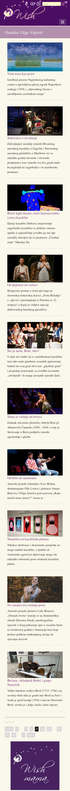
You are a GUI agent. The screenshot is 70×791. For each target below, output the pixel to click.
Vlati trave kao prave (23, 73)
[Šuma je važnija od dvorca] (35, 401)
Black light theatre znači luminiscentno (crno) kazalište (31, 215)
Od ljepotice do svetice (25, 284)
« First (9, 729)
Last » (31, 735)
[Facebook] (26, 4)
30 (7, 735)
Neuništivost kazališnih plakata (32, 538)
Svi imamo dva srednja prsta (29, 604)
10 (43, 729)
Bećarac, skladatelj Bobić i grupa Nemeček (33, 682)
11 (49, 729)
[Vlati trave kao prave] (35, 56)
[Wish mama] (35, 765)
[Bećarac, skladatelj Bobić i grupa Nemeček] (35, 665)
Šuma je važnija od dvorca (28, 416)
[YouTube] (32, 4)
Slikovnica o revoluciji (25, 137)
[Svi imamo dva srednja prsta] (35, 589)
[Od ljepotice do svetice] (35, 268)
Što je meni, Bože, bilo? (26, 350)
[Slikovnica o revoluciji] (35, 121)
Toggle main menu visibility (65, 21)
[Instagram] (38, 4)
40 (14, 735)
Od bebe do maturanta (24, 477)
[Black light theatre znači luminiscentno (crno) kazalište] (35, 197)
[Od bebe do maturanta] (35, 462)
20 (59, 729)
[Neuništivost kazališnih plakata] (35, 523)
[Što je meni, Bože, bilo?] (35, 335)
